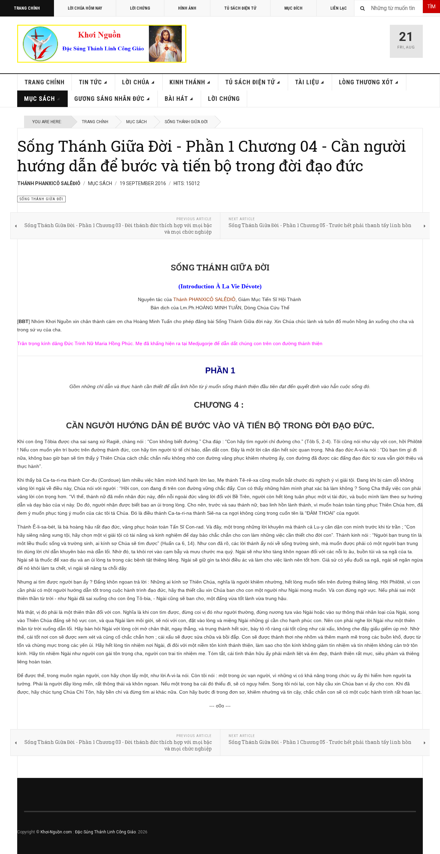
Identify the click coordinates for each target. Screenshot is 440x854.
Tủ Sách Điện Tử (240, 8)
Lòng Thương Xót (366, 82)
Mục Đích (293, 8)
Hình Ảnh (187, 8)
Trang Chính (27, 8)
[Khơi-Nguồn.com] (101, 44)
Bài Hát (176, 98)
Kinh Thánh (187, 82)
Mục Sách (39, 98)
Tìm (431, 6)
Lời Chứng (140, 8)
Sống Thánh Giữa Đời (186, 121)
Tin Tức (90, 82)
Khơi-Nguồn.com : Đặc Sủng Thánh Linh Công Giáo (88, 832)
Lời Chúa (136, 82)
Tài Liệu (307, 82)
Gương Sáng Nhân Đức (109, 98)
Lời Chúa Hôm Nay (85, 8)
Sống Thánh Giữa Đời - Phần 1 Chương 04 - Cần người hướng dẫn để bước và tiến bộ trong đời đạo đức (211, 155)
